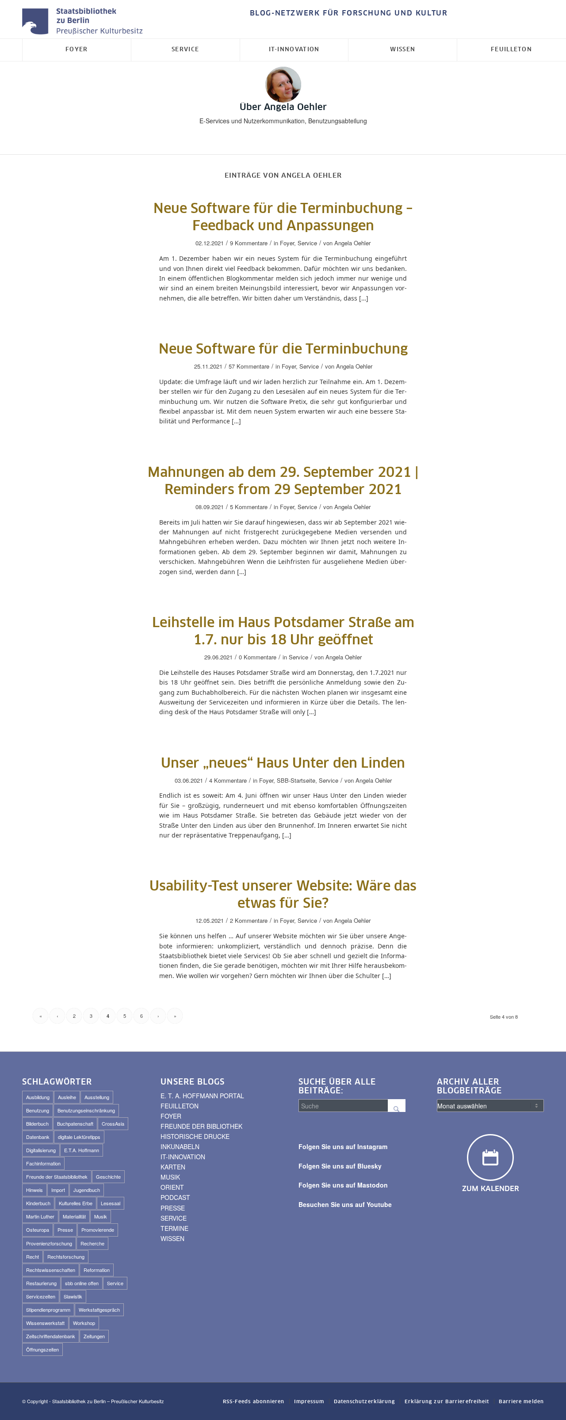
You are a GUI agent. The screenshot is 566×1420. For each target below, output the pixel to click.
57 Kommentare (249, 366)
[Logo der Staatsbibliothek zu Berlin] (84, 21)
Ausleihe (67, 1096)
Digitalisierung (41, 1150)
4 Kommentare (228, 780)
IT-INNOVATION (183, 1156)
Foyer (287, 243)
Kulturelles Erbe (75, 1203)
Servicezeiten (40, 1296)
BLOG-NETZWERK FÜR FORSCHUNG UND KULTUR (349, 13)
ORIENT (172, 1187)
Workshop (84, 1322)
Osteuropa (37, 1229)
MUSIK (170, 1177)
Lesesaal (110, 1203)
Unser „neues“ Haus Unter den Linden (283, 763)
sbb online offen (82, 1283)
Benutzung (37, 1110)
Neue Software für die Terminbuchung (283, 349)
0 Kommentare (257, 657)
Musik (100, 1216)
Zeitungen (94, 1336)
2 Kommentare (249, 920)
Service (307, 243)
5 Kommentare (249, 507)
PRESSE (173, 1207)
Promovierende (97, 1229)
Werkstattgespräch (99, 1309)
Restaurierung (41, 1283)
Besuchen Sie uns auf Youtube (345, 1204)
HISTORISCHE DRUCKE (195, 1136)
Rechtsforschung (65, 1256)
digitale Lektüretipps (79, 1136)
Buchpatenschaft (75, 1123)
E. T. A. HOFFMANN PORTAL (202, 1095)
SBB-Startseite (296, 780)
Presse (65, 1229)
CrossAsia (113, 1123)
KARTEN (173, 1166)
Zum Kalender (490, 1188)
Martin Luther (40, 1216)
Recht (32, 1256)
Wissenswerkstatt (45, 1322)
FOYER (171, 1116)
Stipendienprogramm (48, 1309)
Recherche (92, 1243)
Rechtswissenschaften (50, 1269)
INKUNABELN (180, 1146)
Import (58, 1189)
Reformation (97, 1269)
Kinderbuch (38, 1203)
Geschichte (108, 1176)
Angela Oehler (352, 243)
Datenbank (38, 1136)
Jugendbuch (86, 1189)
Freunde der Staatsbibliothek (57, 1176)
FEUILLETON (180, 1105)
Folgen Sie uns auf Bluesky (340, 1165)
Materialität (74, 1216)
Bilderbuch (37, 1123)
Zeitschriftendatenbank (50, 1336)
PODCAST (175, 1197)
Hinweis (34, 1189)
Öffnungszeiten (42, 1349)
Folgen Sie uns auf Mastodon (343, 1184)
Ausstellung (96, 1096)
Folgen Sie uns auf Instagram (342, 1146)
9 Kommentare (249, 243)
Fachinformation (43, 1163)
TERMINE (174, 1228)
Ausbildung (38, 1096)
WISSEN (172, 1238)
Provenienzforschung (49, 1243)
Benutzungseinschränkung (86, 1110)
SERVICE (174, 1218)
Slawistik (73, 1296)
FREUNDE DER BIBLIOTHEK (201, 1126)
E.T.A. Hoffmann (81, 1150)
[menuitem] (346, 13)
